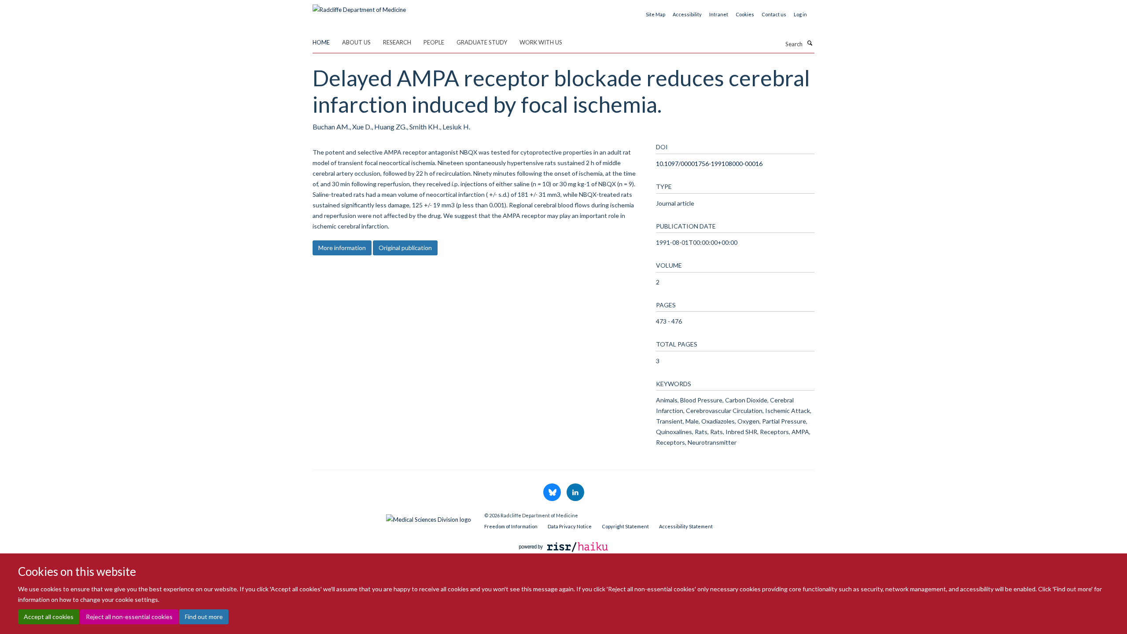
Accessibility (687, 14)
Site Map (655, 14)
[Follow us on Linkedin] (575, 492)
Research (397, 42)
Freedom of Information (511, 526)
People (434, 42)
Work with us (540, 42)
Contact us (774, 14)
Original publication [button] (405, 247)
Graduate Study (482, 42)
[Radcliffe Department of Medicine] (359, 6)
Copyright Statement (625, 526)
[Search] (809, 43)
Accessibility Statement (686, 526)
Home (321, 42)
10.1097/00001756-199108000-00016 (709, 163)
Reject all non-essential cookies (129, 616)
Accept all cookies (49, 616)
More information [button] (342, 247)
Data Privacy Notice (570, 526)
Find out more (204, 616)
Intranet (718, 14)
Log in (800, 14)
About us (356, 42)
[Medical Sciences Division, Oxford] (392, 517)
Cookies (745, 14)
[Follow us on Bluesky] (552, 492)
